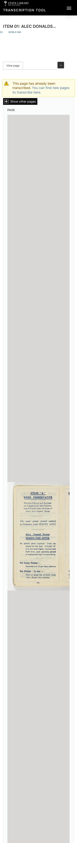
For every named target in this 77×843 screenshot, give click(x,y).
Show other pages (23, 101)
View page (14, 65)
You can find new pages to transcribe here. (41, 90)
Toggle (60, 65)
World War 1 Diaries (20, 32)
